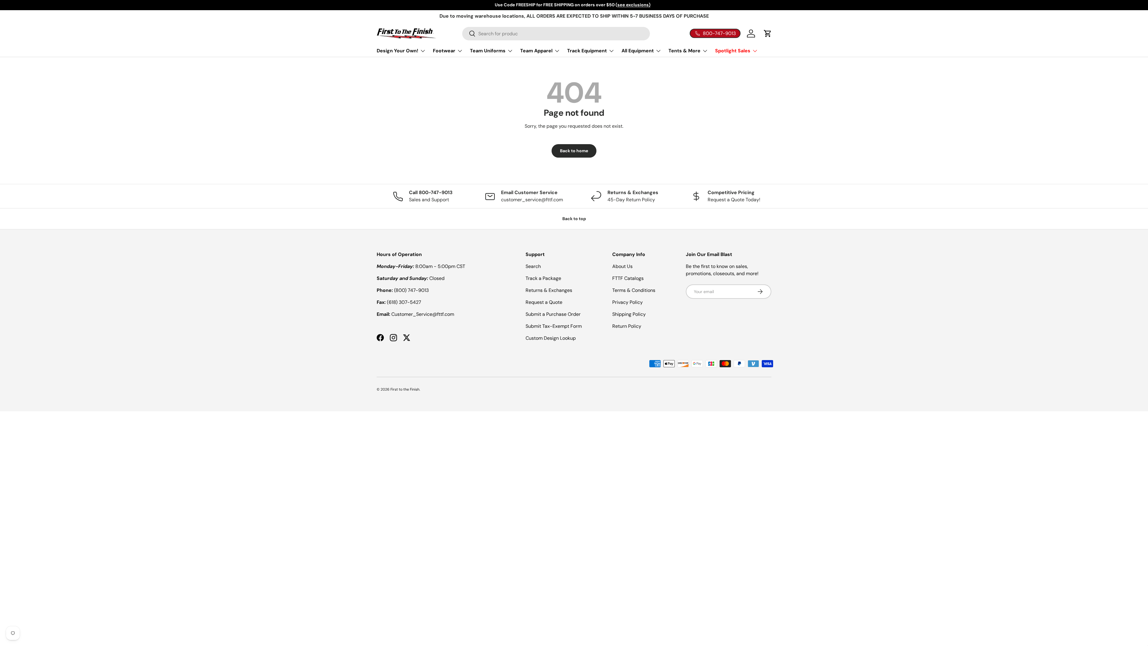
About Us (622, 266)
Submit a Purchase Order (553, 314)
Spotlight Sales (732, 51)
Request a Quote (544, 302)
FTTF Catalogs (628, 278)
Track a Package (543, 278)
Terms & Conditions (633, 290)
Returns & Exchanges (549, 290)
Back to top (574, 218)
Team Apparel (536, 51)
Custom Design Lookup (551, 338)
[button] (767, 33)
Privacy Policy (627, 302)
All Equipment (638, 51)
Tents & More (684, 51)
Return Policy (626, 326)
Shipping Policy (629, 314)
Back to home (574, 150)
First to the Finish (404, 389)
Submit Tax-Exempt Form (554, 326)
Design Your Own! (397, 51)
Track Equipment (587, 51)
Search (533, 266)
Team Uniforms (488, 51)
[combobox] (556, 33)
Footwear (444, 51)
